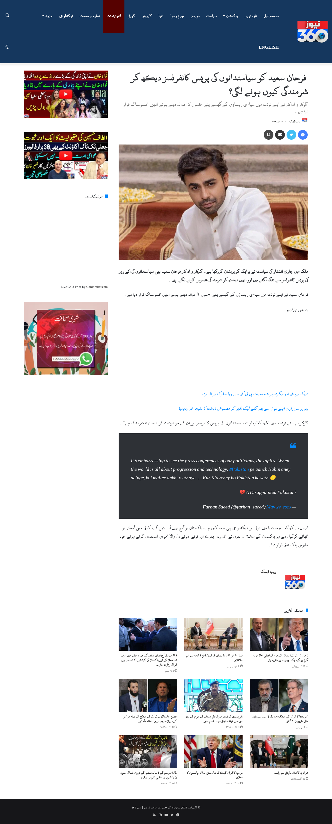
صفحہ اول (271, 15)
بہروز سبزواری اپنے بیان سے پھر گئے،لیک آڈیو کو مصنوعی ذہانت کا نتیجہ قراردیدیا (243, 408)
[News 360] (312, 32)
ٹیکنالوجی (66, 15)
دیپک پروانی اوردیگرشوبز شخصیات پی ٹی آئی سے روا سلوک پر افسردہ (255, 394)
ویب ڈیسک (294, 121)
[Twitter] (291, 135)
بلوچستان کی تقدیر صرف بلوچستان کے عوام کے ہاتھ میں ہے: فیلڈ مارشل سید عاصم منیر (214, 719)
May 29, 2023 (278, 507)
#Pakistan (239, 469)
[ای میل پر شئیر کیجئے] (280, 135)
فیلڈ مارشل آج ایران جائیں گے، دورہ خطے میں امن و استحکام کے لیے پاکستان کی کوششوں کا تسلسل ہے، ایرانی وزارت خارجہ (148, 660)
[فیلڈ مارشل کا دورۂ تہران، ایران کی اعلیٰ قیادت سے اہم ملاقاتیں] (213, 634)
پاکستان (232, 15)
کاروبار (147, 15)
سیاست (211, 15)
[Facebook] (303, 135)
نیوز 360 (136, 807)
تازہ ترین (251, 15)
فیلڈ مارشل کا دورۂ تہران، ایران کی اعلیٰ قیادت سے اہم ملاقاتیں (214, 657)
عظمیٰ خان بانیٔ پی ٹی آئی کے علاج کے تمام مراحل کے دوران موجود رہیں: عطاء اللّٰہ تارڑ (150, 719)
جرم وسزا (177, 15)
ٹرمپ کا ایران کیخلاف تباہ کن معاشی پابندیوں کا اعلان (215, 775)
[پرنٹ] (268, 135)
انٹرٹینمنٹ (114, 15)
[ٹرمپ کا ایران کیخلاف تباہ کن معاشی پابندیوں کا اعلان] (213, 751)
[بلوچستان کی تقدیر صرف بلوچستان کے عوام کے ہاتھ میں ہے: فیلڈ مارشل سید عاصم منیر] (213, 695)
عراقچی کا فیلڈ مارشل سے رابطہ (291, 773)
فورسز (195, 15)
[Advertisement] (213, 353)
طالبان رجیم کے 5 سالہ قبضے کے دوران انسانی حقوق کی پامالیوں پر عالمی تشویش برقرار (148, 775)
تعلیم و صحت (90, 15)
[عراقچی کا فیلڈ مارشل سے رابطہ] (279, 751)
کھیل (131, 15)
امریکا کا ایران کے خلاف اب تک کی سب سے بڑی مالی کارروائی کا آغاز (280, 719)
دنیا (161, 15)
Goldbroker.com (97, 287)
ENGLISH (269, 47)
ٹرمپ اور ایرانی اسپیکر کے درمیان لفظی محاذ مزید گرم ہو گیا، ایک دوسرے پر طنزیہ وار (280, 657)
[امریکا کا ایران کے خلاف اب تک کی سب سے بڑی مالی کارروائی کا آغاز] (279, 695)
